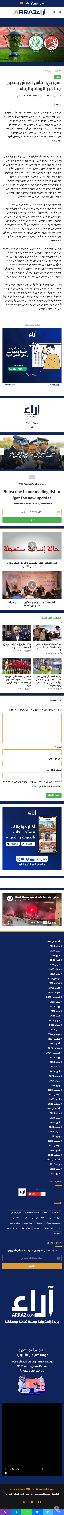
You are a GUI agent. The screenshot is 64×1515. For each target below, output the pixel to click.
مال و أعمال (25, 1228)
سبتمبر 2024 (54, 1048)
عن (59, 1228)
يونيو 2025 (55, 1007)
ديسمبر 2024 (54, 1034)
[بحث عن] (60, 13)
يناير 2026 (55, 974)
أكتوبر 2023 (54, 1099)
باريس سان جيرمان (53, 1223)
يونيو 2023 (55, 1118)
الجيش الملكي (16, 1212)
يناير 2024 (55, 1085)
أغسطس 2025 (53, 997)
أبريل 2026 (55, 960)
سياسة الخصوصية (42, 1494)
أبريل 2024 (55, 1071)
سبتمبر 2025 (54, 992)
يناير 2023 (55, 1136)
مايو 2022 (55, 1174)
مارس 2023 (54, 1127)
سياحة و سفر (15, 1223)
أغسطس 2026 (53, 942)
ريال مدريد (28, 1223)
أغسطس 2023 (53, 1109)
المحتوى (16, 1218)
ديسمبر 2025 (54, 979)
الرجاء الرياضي (54, 1218)
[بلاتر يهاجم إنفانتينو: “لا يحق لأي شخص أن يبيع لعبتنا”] (16, 633)
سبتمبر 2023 (54, 1104)
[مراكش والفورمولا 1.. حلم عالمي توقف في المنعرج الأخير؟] (47, 633)
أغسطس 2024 (53, 1053)
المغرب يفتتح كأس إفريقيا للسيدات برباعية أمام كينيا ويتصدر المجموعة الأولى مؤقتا (18, 681)
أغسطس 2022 (53, 1160)
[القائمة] (3, 13)
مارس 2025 (54, 1020)
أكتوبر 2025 (54, 988)
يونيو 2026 (55, 951)
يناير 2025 (55, 1030)
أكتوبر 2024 (54, 1044)
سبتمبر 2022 (54, 1155)
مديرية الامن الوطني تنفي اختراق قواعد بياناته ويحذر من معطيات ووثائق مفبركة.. (32, 454)
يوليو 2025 (55, 1002)
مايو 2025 (55, 1011)
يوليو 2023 (55, 1113)
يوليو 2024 (55, 1057)
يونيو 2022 (55, 1169)
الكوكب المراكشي (38, 1218)
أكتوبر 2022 (54, 1150)
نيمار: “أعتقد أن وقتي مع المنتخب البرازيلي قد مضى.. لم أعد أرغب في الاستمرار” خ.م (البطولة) (48, 681)
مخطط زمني (12, 1228)
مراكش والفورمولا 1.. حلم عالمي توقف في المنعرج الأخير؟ (49, 647)
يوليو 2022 (55, 1164)
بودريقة (39, 1223)
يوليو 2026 (55, 946)
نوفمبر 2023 (54, 1095)
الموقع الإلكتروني (54, 770)
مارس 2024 (54, 1076)
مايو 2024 (55, 1067)
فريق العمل (49, 1228)
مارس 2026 (54, 965)
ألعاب (45, 1212)
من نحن (29, 1494)
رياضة (47, 71)
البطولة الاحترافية (32, 1212)
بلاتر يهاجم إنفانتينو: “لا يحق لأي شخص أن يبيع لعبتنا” (17, 645)
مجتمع (32, 447)
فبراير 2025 (54, 1025)
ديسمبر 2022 (54, 1141)
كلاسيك (37, 1228)
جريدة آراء (53, 96)
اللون (25, 1218)
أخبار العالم (56, 1212)
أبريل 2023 (55, 1122)
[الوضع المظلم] (54, 13)
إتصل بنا (8, 1494)
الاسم (58, 747)
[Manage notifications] (56, 1508)
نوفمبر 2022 (54, 1146)
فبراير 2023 (54, 1132)
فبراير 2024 (54, 1081)
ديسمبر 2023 (54, 1090)
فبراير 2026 (54, 969)
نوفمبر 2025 (54, 983)
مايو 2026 (55, 955)
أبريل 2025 (55, 1016)
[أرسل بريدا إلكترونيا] (48, 96)
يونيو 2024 (55, 1062)
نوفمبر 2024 (54, 1039)
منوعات (57, 1233)
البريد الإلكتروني (54, 758)
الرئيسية (55, 71)
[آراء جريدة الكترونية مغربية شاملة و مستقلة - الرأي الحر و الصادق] (30, 12)
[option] (32, 452)
